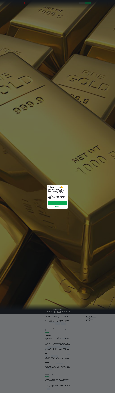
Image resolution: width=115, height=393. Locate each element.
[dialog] (57, 197)
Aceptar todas (57, 201)
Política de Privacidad (61, 193)
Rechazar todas (57, 204)
